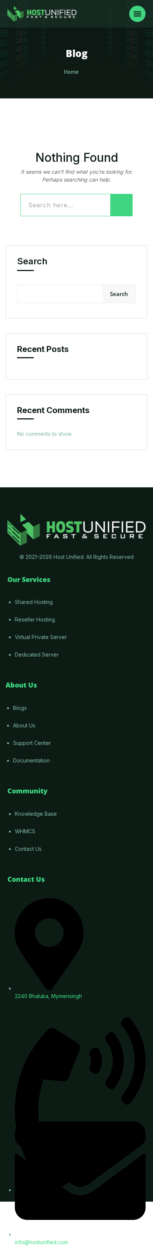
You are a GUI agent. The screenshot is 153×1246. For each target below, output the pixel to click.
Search (32, 261)
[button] (137, 14)
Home (71, 72)
